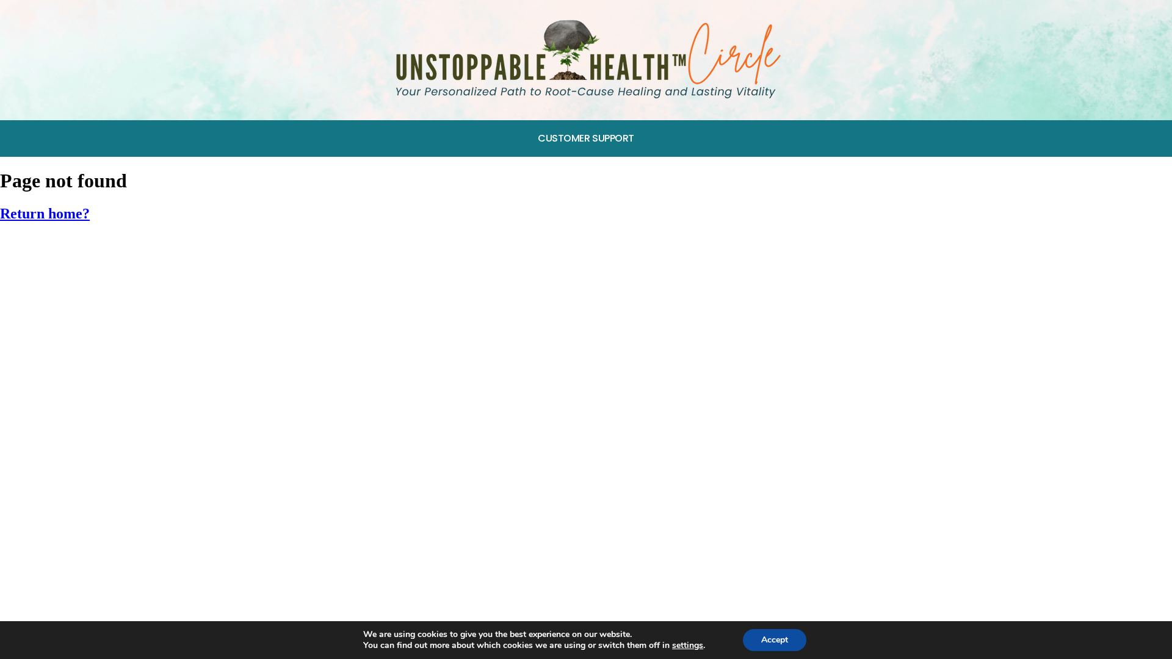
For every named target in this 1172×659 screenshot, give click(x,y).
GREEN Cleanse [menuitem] (47, 248)
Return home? (45, 213)
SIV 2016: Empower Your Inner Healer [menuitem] (98, 305)
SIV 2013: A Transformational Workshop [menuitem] (106, 390)
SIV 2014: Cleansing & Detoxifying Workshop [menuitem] (118, 361)
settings (687, 645)
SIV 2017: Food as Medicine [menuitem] (75, 276)
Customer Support (586, 138)
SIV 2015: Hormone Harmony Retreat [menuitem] (98, 333)
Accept (774, 640)
